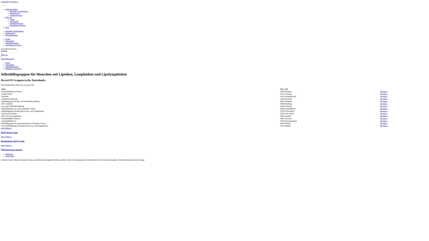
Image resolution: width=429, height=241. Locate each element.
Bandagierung (15, 13)
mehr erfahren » (6, 128)
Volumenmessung (16, 15)
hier (143, 160)
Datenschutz (9, 156)
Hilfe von (8, 17)
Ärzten (12, 19)
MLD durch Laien (9, 132)
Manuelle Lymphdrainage (19, 11)
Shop (7, 27)
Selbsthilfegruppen (16, 23)
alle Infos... (384, 91)
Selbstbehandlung (11, 9)
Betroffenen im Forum (18, 25)
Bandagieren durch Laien (12, 141)
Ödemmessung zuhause (11, 150)
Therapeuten (14, 21)
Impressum (9, 154)
